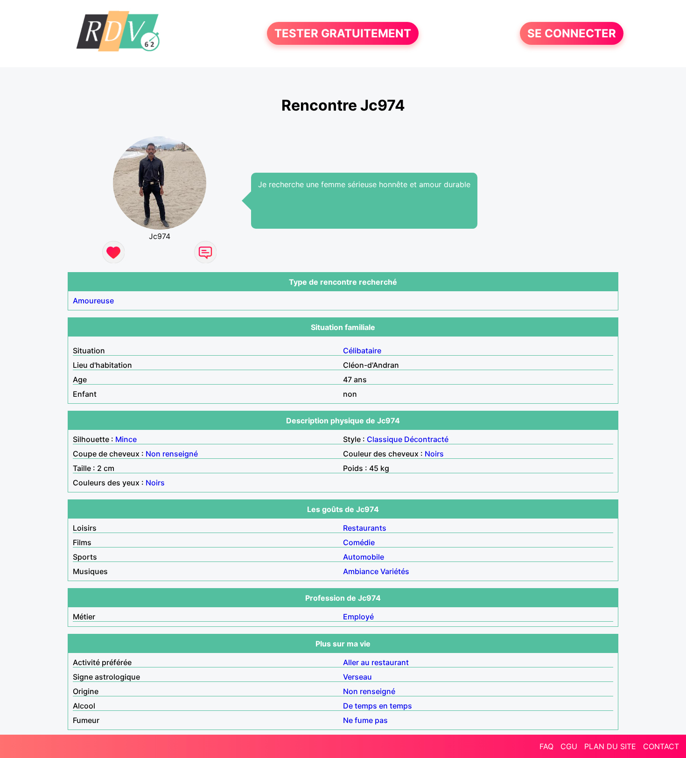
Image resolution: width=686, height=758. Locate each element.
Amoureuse (93, 300)
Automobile (363, 556)
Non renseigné (172, 453)
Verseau (357, 676)
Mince (126, 439)
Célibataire (362, 350)
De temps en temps (377, 705)
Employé (358, 616)
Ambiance (360, 571)
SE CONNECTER (571, 33)
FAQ (546, 746)
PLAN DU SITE (610, 746)
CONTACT (661, 746)
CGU (568, 746)
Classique (384, 439)
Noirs (434, 453)
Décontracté (426, 439)
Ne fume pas (365, 720)
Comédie (359, 542)
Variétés (394, 571)
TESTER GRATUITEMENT (342, 33)
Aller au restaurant (376, 662)
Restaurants (364, 528)
